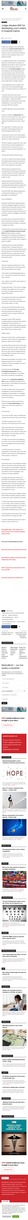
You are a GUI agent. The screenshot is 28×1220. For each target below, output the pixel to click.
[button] (2, 9)
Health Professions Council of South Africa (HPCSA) (13, 613)
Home (3, 18)
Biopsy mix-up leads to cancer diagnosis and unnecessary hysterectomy (23, 653)
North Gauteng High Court (7, 617)
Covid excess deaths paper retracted (13, 1087)
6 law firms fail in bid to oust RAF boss (12, 577)
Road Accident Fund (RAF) (7, 619)
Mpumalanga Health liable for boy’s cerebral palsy (14, 651)
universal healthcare (6, 623)
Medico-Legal (8, 18)
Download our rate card (11, 749)
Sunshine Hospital (21, 621)
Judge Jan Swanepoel (13, 615)
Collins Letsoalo (9, 610)
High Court (4, 615)
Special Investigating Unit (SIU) (8, 621)
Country (4, 691)
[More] (19, 42)
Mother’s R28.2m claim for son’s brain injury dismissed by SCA (5, 653)
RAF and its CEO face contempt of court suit (14, 549)
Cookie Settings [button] (7, 1216)
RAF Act (16, 617)
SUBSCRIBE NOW (8, 725)
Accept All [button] (15, 1216)
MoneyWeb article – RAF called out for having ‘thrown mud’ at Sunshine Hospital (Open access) (13, 531)
